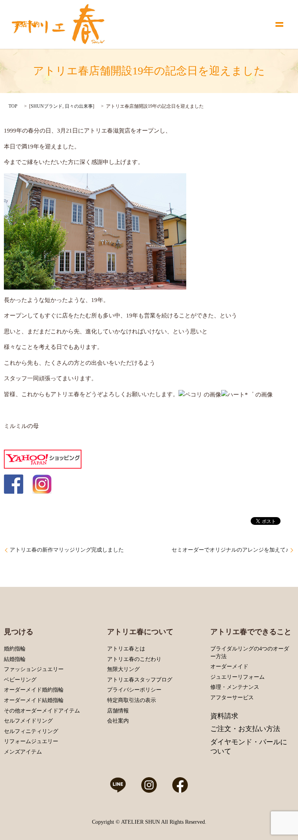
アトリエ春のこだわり (134, 659)
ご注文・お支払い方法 (245, 729)
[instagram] (42, 484)
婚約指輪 (15, 649)
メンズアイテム (23, 752)
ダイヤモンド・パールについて (248, 746)
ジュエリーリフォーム (237, 677)
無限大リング (123, 669)
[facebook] (13, 484)
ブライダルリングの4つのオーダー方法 (249, 652)
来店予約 (27, 24)
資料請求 (224, 716)
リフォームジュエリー (31, 741)
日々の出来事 (79, 106)
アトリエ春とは (126, 649)
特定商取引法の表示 (131, 700)
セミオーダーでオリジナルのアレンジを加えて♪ (230, 550)
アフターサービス (232, 697)
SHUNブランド (46, 106)
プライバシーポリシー (134, 690)
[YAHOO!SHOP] (42, 458)
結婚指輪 (15, 659)
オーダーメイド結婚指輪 (34, 700)
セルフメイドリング (28, 721)
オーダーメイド (229, 666)
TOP (13, 106)
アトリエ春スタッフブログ (139, 680)
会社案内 (118, 721)
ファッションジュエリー (34, 669)
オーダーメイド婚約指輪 (34, 690)
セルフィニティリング (31, 731)
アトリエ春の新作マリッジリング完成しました (67, 550)
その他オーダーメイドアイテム (42, 711)
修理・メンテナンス (234, 687)
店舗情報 (118, 711)
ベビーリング (20, 680)
